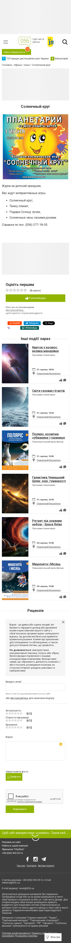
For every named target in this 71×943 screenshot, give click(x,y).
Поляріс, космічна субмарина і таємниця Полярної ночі (48, 437)
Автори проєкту (46, 865)
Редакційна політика (26, 936)
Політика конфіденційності (16, 933)
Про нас (21, 865)
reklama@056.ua (11, 882)
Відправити (20, 809)
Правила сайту (40, 933)
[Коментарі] (64, 380)
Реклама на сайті (11, 842)
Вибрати (15, 776)
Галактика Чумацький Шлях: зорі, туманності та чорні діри (49, 481)
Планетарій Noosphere (49, 373)
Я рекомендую (37, 298)
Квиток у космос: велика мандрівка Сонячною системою (47, 351)
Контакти (32, 865)
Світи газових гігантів (48, 391)
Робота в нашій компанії (15, 845)
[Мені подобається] (60, 380)
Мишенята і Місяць (46, 564)
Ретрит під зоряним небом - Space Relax (47, 522)
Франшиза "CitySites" (13, 849)
